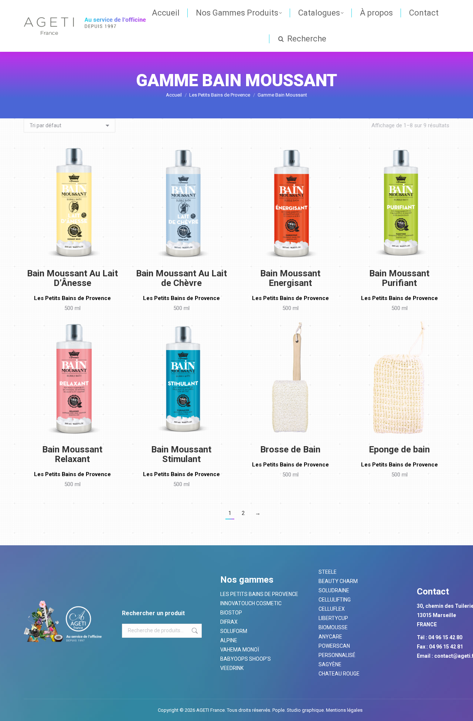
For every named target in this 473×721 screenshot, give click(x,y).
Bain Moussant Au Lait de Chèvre (181, 278)
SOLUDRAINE (334, 590)
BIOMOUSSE (333, 627)
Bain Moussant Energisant (290, 278)
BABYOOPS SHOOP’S (245, 659)
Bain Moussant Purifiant (399, 278)
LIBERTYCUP (333, 618)
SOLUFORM (233, 631)
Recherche (194, 631)
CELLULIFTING (335, 600)
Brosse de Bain (290, 449)
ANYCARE (330, 637)
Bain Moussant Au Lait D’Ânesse (72, 278)
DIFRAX (229, 622)
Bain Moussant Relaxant (72, 454)
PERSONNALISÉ (337, 655)
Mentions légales (344, 710)
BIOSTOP (231, 613)
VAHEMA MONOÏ (239, 650)
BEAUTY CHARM (338, 581)
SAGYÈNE (330, 664)
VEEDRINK (232, 668)
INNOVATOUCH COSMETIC (251, 603)
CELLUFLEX (332, 609)
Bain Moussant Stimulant (181, 454)
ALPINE (228, 640)
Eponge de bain (399, 449)
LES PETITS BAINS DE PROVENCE (259, 594)
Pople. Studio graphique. (298, 710)
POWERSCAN (334, 646)
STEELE (328, 572)
